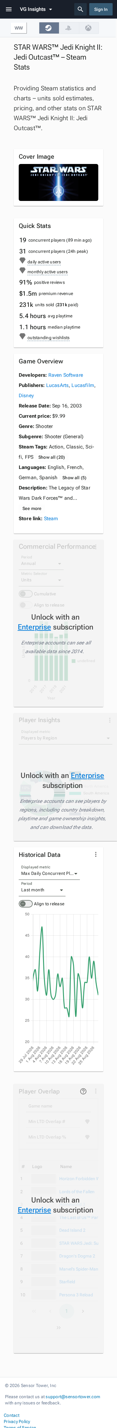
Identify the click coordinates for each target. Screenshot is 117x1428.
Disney (26, 395)
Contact (11, 1415)
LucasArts (57, 385)
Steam (51, 518)
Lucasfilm (82, 385)
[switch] (26, 903)
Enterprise (34, 627)
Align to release (49, 903)
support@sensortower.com (73, 1396)
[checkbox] (49, 28)
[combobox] (49, 873)
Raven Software (65, 375)
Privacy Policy (17, 1421)
